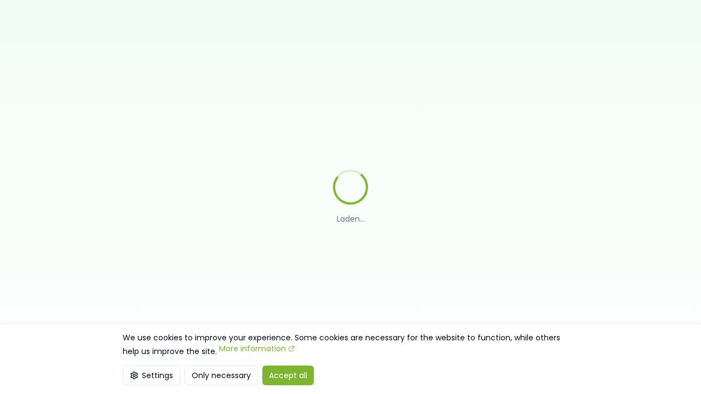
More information (252, 348)
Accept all (288, 375)
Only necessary (221, 375)
